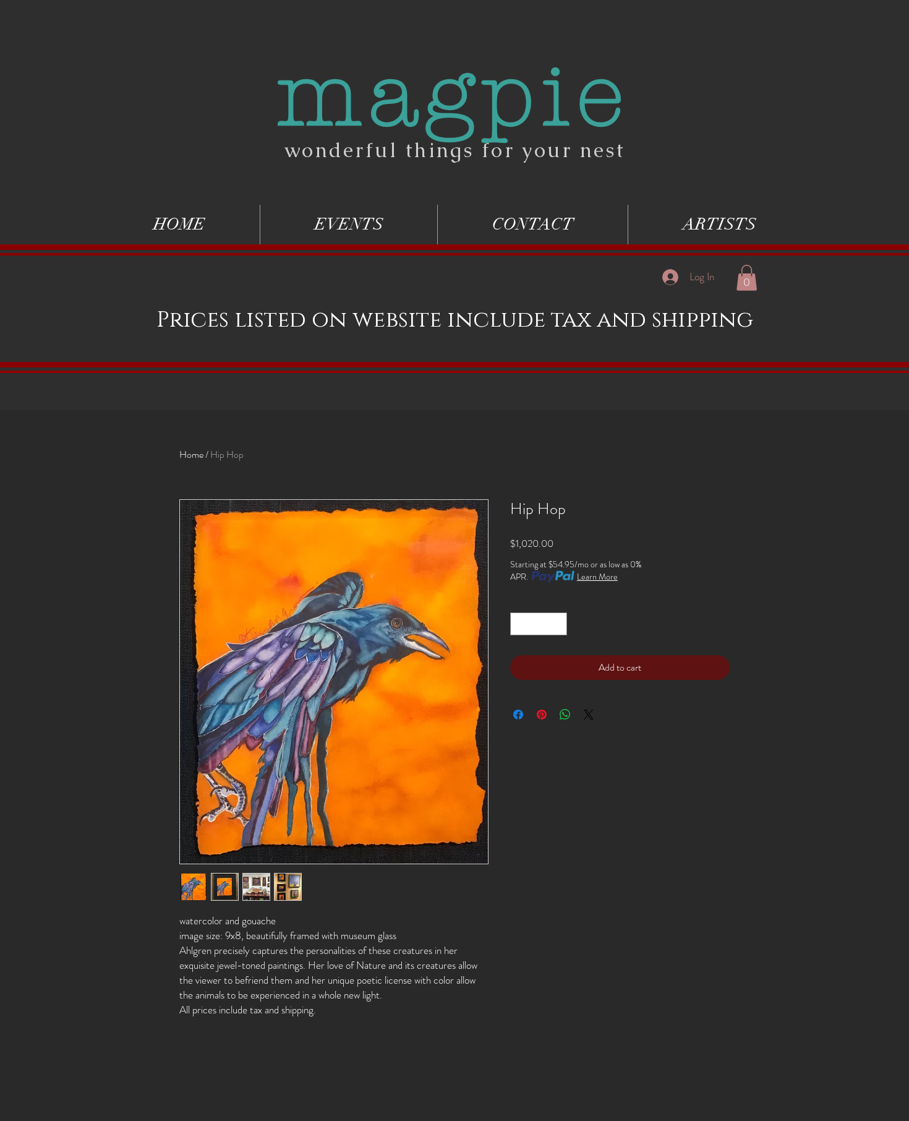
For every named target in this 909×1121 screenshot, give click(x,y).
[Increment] (557, 624)
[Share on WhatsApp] (565, 714)
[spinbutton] (538, 624)
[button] (747, 278)
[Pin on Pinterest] (541, 714)
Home (191, 454)
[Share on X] (588, 714)
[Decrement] (519, 624)
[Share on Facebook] (518, 714)
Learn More (597, 576)
